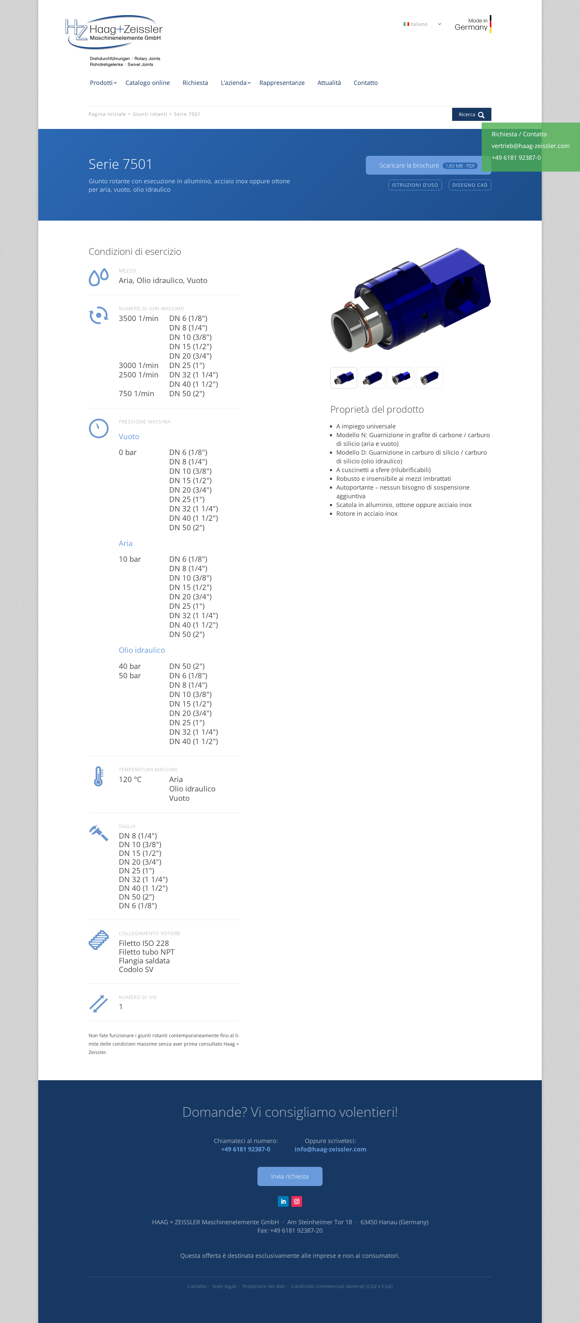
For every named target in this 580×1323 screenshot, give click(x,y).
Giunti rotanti (150, 114)
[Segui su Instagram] (296, 1201)
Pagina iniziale (107, 114)
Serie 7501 (187, 114)
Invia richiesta (290, 1176)
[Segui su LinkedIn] (283, 1201)
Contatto (366, 83)
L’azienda (234, 83)
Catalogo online (148, 83)
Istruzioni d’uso (415, 185)
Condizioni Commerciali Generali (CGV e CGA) (342, 1286)
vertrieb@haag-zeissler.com (531, 146)
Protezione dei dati (264, 1286)
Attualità (329, 83)
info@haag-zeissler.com (331, 1149)
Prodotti (101, 83)
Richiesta (195, 83)
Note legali (224, 1286)
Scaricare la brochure (427, 165)
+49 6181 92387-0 (245, 1149)
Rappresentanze (282, 83)
